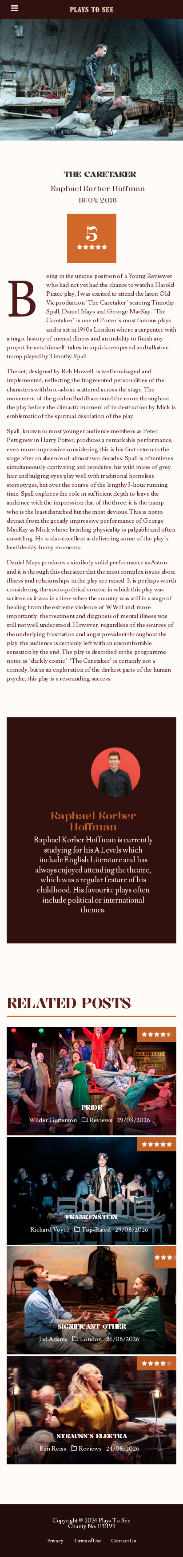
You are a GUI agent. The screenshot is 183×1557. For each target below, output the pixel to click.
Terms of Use (87, 1541)
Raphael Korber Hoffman (98, 188)
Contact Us (123, 1541)
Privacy (55, 1541)
